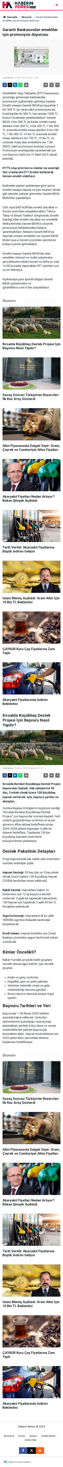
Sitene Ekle (31, 1440)
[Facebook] (5, 85)
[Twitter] (10, 85)
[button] (46, 85)
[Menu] (57, 4)
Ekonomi (27, 17)
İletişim (33, 1436)
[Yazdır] (26, 85)
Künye (21, 1436)
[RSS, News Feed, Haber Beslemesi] (40, 1450)
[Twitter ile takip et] (31, 1450)
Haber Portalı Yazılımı (19, 1462)
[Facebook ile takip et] (23, 1450)
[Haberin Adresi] (19, 4)
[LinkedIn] (15, 85)
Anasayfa (12, 17)
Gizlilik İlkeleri (48, 1436)
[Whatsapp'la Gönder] (20, 85)
